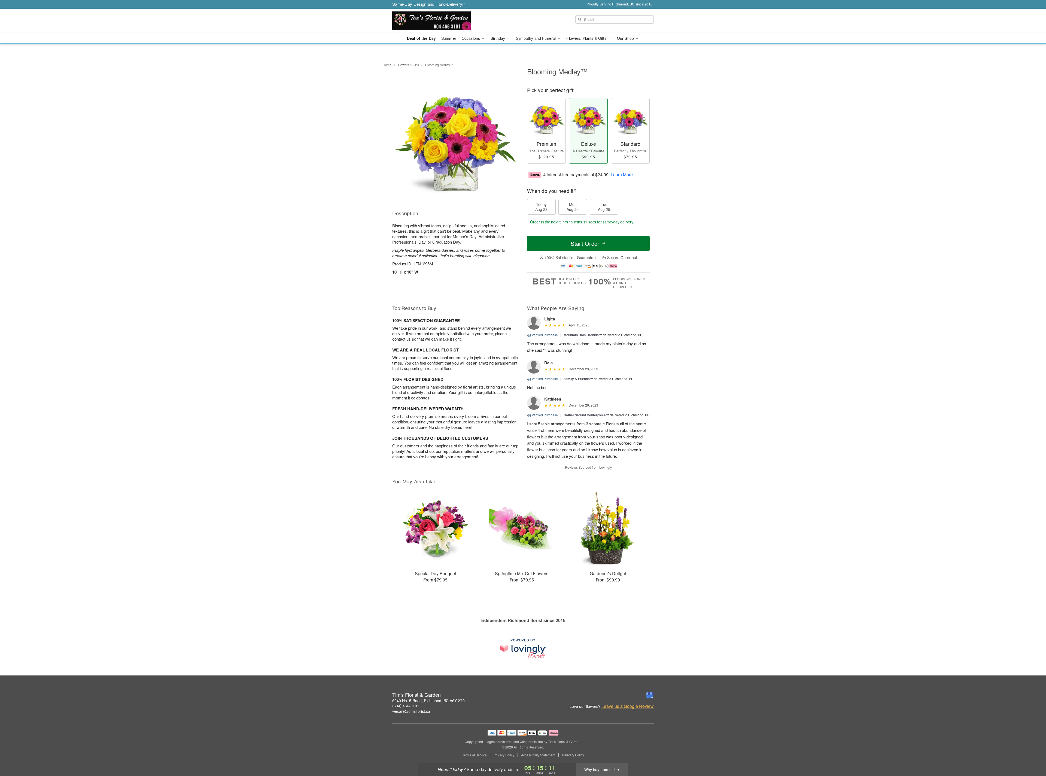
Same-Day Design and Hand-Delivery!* (428, 4)
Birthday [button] (498, 38)
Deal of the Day (421, 38)
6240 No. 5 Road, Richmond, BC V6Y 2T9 (428, 700)
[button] (1032, 753)
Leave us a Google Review (627, 706)
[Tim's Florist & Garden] (431, 21)
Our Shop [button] (626, 38)
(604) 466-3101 (405, 705)
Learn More (622, 174)
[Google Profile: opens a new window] (650, 695)
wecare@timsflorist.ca (411, 711)
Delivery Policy (573, 755)
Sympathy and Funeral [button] (536, 38)
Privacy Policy (504, 755)
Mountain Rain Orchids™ (583, 334)
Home (387, 64)
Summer (448, 38)
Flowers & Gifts (408, 64)
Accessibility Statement (538, 755)
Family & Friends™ (578, 378)
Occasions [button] (471, 38)
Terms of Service (474, 755)
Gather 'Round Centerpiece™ (586, 415)
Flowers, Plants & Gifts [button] (586, 38)
